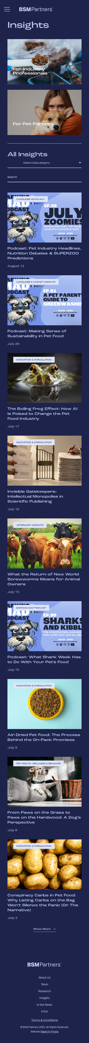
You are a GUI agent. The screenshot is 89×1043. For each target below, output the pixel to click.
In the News (44, 1004)
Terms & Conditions (44, 1020)
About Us (44, 977)
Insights (44, 998)
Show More (42, 929)
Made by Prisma (49, 1031)
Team (44, 984)
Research (44, 991)
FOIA (44, 1011)
